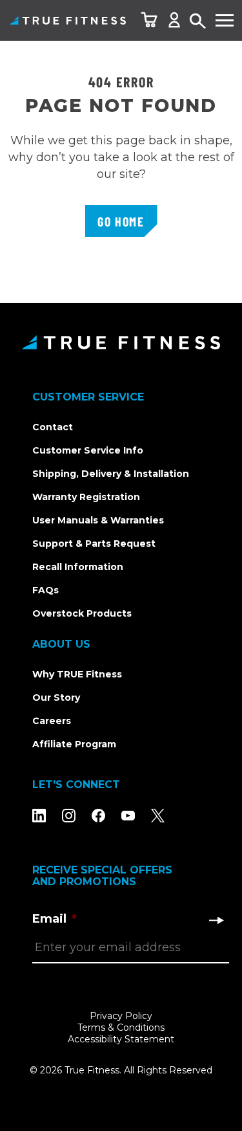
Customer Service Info (87, 450)
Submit (216, 920)
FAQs (45, 590)
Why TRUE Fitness (77, 674)
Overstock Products (82, 613)
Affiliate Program (74, 744)
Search (198, 22)
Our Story (56, 697)
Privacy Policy (121, 1016)
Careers (51, 721)
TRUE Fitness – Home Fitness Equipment (68, 20)
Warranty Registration (86, 497)
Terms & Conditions (121, 1027)
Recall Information (77, 567)
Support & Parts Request (94, 543)
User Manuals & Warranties (98, 520)
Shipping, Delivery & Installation (110, 473)
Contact (52, 427)
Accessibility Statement (121, 1039)
